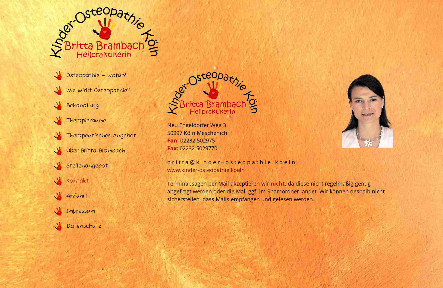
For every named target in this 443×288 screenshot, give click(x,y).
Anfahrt (77, 196)
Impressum (80, 211)
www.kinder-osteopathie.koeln (206, 170)
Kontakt (77, 181)
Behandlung (82, 105)
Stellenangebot (87, 166)
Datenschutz (83, 226)
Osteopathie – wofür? (96, 75)
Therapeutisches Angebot (101, 136)
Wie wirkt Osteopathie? (98, 90)
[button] (13, 274)
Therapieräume (86, 120)
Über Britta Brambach (95, 151)
